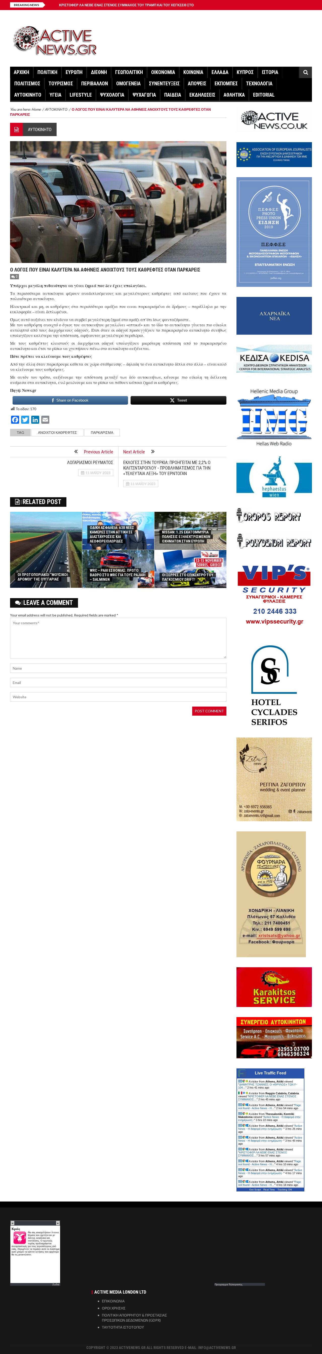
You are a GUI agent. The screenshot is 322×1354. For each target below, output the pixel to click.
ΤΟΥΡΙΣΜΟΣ (61, 84)
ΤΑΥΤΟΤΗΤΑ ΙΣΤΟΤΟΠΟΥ (123, 1327)
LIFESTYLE (81, 95)
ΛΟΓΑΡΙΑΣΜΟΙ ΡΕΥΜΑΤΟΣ (90, 462)
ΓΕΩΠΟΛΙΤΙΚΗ (129, 72)
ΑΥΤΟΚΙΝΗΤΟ (27, 95)
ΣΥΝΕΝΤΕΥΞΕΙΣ (164, 84)
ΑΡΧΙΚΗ (21, 72)
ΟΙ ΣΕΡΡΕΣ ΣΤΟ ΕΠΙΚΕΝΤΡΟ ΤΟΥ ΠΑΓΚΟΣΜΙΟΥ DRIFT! (187, 577)
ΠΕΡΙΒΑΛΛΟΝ (94, 84)
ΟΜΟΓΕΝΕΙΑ (128, 84)
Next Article (134, 451)
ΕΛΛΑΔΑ (220, 72)
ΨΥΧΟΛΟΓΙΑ (112, 95)
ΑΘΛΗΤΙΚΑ (234, 95)
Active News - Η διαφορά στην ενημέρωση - (270, 1127)
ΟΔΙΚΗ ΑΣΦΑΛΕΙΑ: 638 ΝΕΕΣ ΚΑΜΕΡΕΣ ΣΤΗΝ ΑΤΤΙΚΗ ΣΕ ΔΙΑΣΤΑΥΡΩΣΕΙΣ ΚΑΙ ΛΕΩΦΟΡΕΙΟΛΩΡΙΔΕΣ (112, 534)
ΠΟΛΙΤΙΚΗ (47, 72)
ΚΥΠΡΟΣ (245, 72)
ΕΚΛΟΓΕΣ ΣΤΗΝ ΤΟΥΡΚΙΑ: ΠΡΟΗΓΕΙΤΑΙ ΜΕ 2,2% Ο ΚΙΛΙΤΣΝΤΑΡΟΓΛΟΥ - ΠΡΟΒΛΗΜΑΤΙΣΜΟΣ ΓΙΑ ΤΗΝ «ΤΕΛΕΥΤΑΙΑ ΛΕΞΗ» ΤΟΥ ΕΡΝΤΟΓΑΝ (167, 468)
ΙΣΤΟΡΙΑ (270, 72)
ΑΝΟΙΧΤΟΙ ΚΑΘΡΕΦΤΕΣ (57, 432)
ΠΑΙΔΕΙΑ (172, 95)
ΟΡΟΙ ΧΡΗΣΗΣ (114, 1308)
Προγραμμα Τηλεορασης (229, 1284)
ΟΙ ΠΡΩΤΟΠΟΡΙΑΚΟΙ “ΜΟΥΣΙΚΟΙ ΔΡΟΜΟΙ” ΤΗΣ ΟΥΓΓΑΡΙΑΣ (43, 577)
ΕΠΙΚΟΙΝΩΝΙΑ (113, 1301)
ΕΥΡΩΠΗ (74, 72)
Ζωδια (55, 1284)
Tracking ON (284, 1189)
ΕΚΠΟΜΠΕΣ (226, 84)
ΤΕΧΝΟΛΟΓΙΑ (259, 84)
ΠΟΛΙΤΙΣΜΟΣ (27, 84)
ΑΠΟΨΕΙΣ (197, 84)
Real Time (269, 1189)
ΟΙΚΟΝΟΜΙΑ (163, 72)
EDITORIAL (264, 95)
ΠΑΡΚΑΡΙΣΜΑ (102, 432)
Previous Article (98, 451)
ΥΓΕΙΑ (55, 95)
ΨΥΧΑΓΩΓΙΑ (144, 95)
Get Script (255, 1189)
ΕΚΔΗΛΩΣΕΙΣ (202, 95)
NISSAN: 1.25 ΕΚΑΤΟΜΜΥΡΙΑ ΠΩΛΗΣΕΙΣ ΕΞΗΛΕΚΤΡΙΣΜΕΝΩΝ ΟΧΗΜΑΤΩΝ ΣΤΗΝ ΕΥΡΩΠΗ (186, 537)
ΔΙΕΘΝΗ (99, 72)
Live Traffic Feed (270, 1073)
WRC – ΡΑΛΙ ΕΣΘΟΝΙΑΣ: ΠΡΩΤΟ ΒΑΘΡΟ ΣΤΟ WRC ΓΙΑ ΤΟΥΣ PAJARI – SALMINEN (117, 575)
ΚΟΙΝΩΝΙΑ (193, 72)
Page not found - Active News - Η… (269, 1107)
